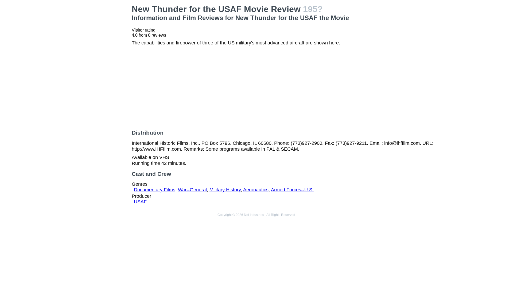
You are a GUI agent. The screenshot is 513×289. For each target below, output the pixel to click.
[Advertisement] (88, 37)
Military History (225, 189)
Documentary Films (154, 189)
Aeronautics (256, 189)
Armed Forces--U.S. (292, 189)
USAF (140, 201)
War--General (192, 189)
